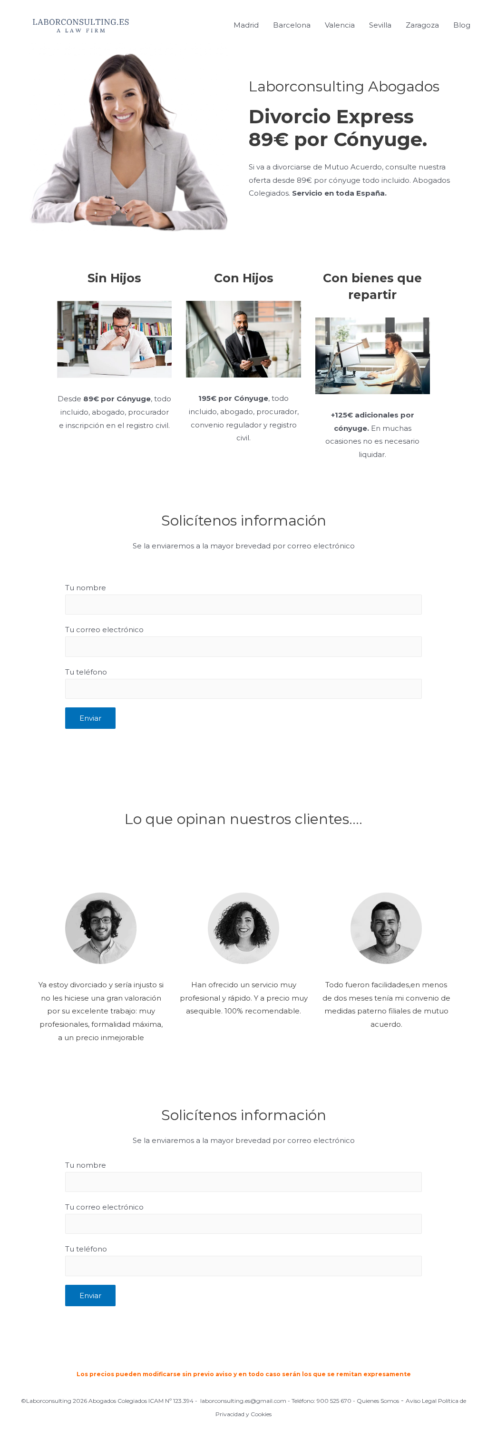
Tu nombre (85, 587)
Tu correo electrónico (104, 629)
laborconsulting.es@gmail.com (243, 1400)
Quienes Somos (378, 1400)
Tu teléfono (86, 671)
